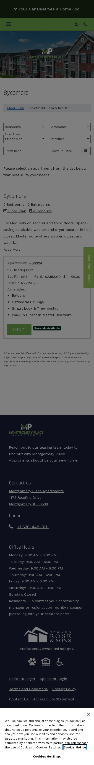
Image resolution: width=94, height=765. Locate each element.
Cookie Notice (75, 747)
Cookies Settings (47, 756)
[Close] (89, 714)
